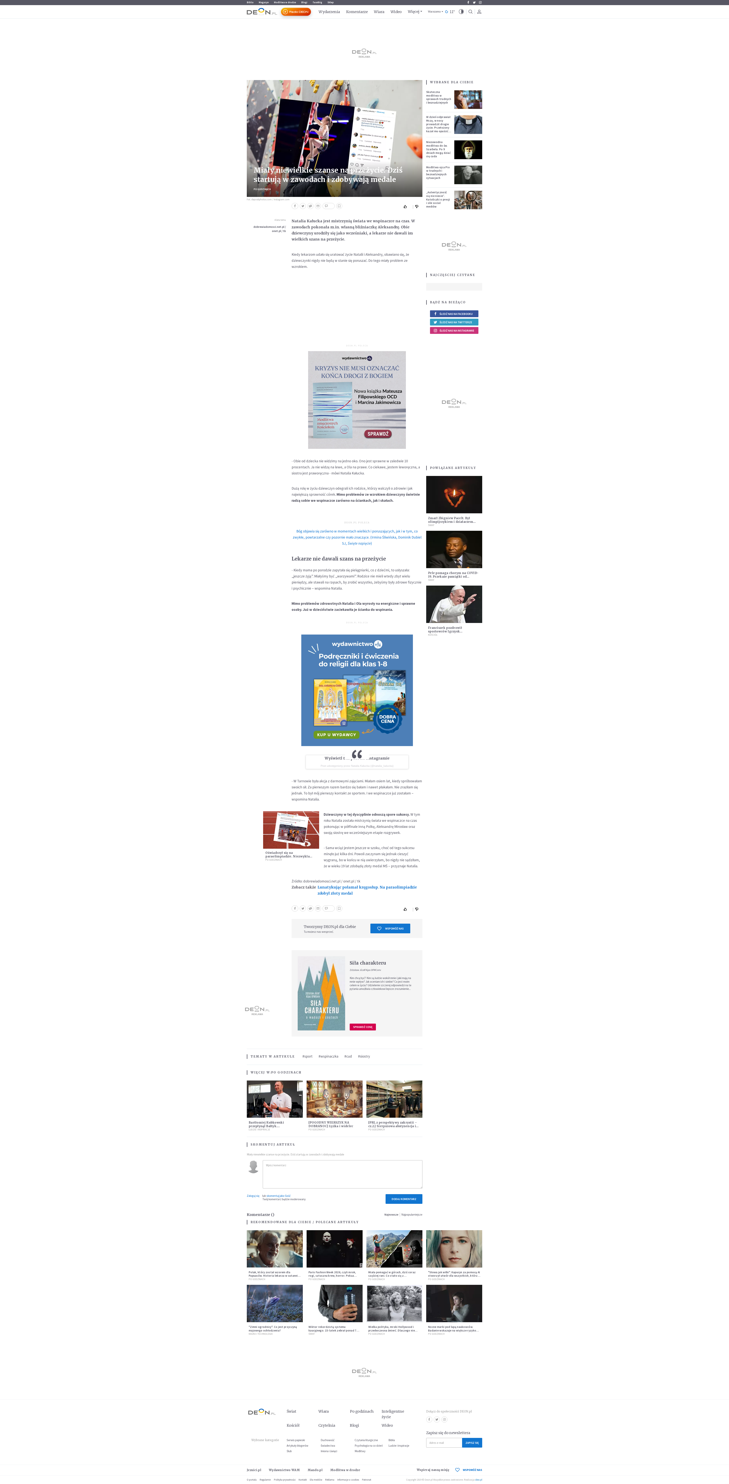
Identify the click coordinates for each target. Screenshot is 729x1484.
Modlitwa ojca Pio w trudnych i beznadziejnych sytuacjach (438, 172)
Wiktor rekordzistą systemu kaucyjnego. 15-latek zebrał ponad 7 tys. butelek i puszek (332, 1330)
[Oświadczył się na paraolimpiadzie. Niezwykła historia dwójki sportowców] (291, 830)
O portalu (252, 1479)
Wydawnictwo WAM (284, 1470)
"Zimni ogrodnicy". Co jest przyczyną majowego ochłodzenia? (273, 1328)
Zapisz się (472, 1443)
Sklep (330, 2)
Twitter (474, 2)
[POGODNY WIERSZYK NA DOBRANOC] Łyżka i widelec (330, 1124)
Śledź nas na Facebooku (456, 314)
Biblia (250, 2)
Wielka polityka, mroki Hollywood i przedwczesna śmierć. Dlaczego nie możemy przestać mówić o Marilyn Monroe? (391, 1332)
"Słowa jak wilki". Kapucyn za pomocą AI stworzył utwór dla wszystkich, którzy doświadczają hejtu (454, 1275)
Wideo (396, 11)
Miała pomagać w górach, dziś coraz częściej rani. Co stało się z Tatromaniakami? (392, 1275)
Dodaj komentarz (404, 1199)
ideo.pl (478, 1479)
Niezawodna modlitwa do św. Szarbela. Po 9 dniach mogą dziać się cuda (438, 149)
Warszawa (434, 11)
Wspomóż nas (394, 928)
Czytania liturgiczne (366, 1440)
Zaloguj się (253, 1195)
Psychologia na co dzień (369, 1445)
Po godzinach (262, 189)
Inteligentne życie (393, 1414)
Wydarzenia (329, 11)
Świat (431, 525)
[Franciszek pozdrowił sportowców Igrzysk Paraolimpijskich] (454, 604)
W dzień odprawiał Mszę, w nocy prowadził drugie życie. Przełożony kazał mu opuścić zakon (438, 126)
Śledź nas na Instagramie (456, 330)
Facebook (468, 2)
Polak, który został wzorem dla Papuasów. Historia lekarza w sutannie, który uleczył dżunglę (274, 1275)
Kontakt (303, 1479)
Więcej (413, 11)
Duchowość (328, 1440)
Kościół (432, 634)
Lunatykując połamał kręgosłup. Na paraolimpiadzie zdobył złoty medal (367, 890)
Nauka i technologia (261, 1333)
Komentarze (357, 11)
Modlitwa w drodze (285, 2)
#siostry (364, 1056)
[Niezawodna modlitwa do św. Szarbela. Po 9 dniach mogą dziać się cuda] (468, 149)
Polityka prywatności (285, 1479)
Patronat (366, 1479)
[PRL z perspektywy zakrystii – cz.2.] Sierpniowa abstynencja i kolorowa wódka (392, 1126)
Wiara (379, 11)
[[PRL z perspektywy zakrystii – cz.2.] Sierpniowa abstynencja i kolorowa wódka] (394, 1099)
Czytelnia (326, 1425)
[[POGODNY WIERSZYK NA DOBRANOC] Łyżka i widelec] (335, 1099)
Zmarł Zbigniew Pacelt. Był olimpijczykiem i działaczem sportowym (450, 521)
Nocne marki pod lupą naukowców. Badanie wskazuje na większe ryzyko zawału (452, 1330)
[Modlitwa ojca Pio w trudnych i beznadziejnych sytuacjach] (468, 175)
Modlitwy (360, 1451)
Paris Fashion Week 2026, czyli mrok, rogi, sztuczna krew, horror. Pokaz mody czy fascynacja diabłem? (332, 1275)
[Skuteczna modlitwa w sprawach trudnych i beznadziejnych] (468, 99)
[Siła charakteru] (321, 993)
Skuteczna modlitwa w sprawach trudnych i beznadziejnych (438, 97)
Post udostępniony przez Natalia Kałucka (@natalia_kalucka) (357, 765)
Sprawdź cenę (362, 1027)
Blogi (304, 2)
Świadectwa (328, 1445)
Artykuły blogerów (297, 1445)
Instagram (480, 2)
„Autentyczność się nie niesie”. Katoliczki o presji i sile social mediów (438, 199)
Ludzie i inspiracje (259, 1129)
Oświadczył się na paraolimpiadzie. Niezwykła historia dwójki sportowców (287, 856)
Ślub (289, 1451)
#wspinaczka (328, 1056)
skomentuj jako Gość (279, 1195)
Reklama (329, 1479)
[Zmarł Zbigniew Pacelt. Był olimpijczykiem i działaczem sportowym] (454, 494)
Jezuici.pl (254, 1470)
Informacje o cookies (348, 1479)
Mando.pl (315, 1470)
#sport (307, 1056)
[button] (461, 12)
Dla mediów (316, 1479)
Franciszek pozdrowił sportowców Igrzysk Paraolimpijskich (445, 631)
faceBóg (317, 2)
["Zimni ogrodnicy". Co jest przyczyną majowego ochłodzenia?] (275, 1303)
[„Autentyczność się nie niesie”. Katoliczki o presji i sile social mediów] (468, 200)
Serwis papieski (296, 1440)
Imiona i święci (329, 1451)
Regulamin (265, 1479)
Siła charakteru (368, 963)
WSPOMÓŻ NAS (472, 1470)
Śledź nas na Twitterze (455, 322)
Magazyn (264, 2)
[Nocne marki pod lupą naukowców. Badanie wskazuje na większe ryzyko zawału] (454, 1303)
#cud (348, 1056)
